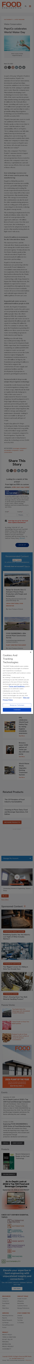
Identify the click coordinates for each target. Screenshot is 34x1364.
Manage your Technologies (17, 705)
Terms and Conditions (17, 686)
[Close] (31, 652)
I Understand (17, 709)
